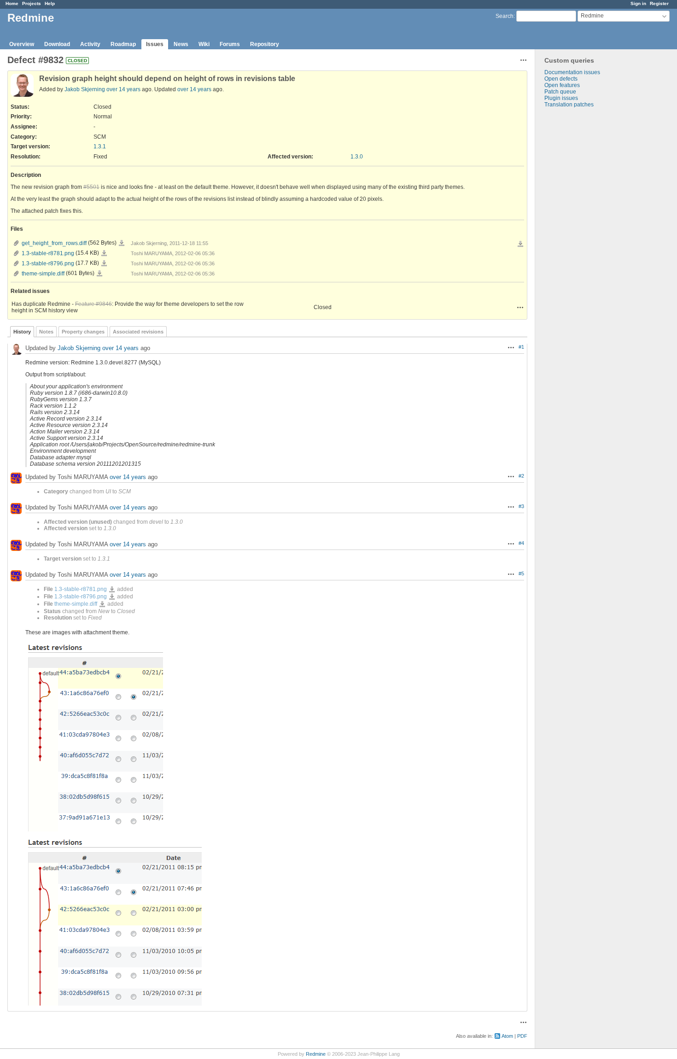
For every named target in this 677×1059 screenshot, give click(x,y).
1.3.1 (99, 146)
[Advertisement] (581, 252)
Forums (230, 44)
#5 (521, 573)
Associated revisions (138, 331)
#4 (521, 543)
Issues (154, 44)
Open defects (561, 79)
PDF (522, 1036)
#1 (521, 347)
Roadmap (123, 44)
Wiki (204, 44)
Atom (507, 1036)
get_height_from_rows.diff (54, 243)
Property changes (83, 331)
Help (50, 3)
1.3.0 (356, 156)
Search (505, 16)
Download (57, 44)
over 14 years (123, 89)
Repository (264, 44)
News (181, 44)
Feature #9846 (93, 304)
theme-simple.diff (43, 273)
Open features (562, 85)
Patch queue (560, 91)
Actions (520, 307)
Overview (21, 44)
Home (12, 3)
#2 (521, 476)
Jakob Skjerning (84, 89)
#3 (521, 506)
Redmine (316, 1054)
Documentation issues (572, 72)
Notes (46, 331)
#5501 (91, 187)
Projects (31, 3)
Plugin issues (561, 98)
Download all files (520, 244)
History (22, 331)
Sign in (638, 3)
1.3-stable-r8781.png (48, 253)
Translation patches (569, 104)
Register (659, 3)
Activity (90, 44)
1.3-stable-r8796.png (48, 263)
